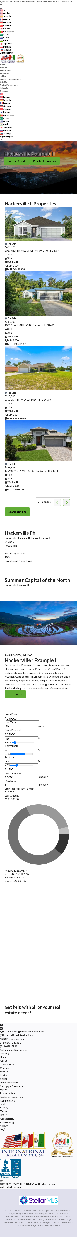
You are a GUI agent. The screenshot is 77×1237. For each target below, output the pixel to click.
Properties (5, 70)
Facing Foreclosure (9, 85)
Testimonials (7, 1064)
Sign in (10, 53)
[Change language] (2, 10)
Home (2, 64)
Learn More (15, 694)
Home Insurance (13, 773)
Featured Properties (11, 1096)
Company (4, 1053)
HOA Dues (10, 781)
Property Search (9, 1093)
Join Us (3, 82)
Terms (3, 1111)
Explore (3, 1089)
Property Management (10, 79)
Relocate (4, 88)
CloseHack (20, 1187)
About (3, 67)
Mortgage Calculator (11, 1086)
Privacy (4, 1107)
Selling (3, 76)
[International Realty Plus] (38, 1157)
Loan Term (10, 722)
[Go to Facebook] (1, 4)
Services (4, 1071)
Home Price (11, 714)
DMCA (4, 1114)
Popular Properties (44, 160)
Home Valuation (9, 1082)
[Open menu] (1, 139)
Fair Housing (7, 1122)
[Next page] (66, 502)
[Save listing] (6, 243)
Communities (7, 1100)
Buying (4, 1075)
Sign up (3, 53)
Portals (3, 73)
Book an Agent (16, 160)
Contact (4, 91)
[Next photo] (68, 226)
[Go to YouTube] (1, 7)
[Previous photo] (8, 226)
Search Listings (17, 511)
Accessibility (7, 1118)
